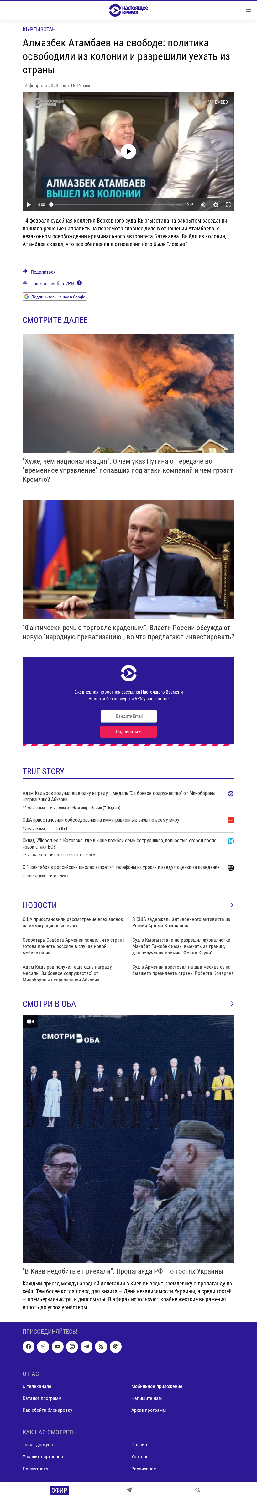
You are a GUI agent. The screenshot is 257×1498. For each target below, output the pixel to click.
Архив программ (148, 1410)
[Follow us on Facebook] (28, 1347)
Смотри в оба (49, 1004)
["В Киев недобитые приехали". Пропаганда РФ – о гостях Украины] (128, 1139)
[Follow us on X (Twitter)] (43, 1347)
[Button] (39, 273)
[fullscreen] (228, 204)
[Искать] (197, 1490)
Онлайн (139, 1445)
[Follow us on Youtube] (58, 1347)
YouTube (140, 1456)
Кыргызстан (39, 29)
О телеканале (37, 1386)
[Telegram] (129, 1490)
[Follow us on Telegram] (86, 1347)
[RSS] (101, 1347)
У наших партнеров (43, 1456)
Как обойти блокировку (47, 1410)
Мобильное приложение (156, 1386)
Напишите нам (146, 1398)
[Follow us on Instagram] (72, 1347)
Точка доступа (38, 1445)
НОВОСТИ (40, 905)
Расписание (143, 1468)
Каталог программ (42, 1398)
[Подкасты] (116, 1347)
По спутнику (35, 1468)
